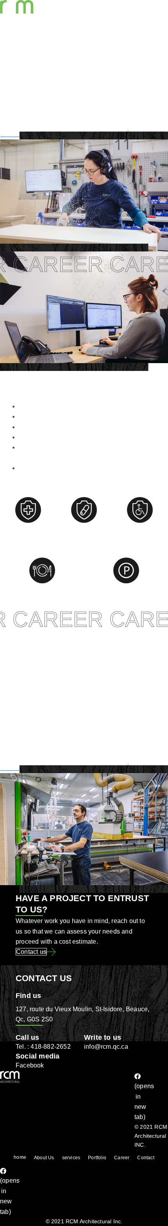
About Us (44, 1157)
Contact (145, 1157)
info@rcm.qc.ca (106, 1046)
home (20, 1157)
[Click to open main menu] (14, 50)
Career (121, 1157)
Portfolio (97, 1157)
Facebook (30, 1065)
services (71, 1157)
